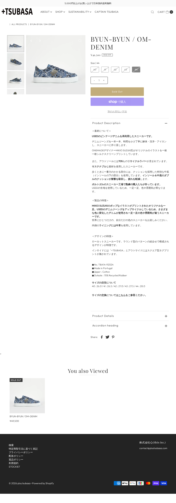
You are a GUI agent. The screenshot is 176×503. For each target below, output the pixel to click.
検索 (11, 445)
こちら (122, 295)
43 (125, 69)
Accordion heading (105, 325)
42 (115, 69)
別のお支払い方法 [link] (117, 111)
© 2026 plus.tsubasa (19, 483)
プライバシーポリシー (21, 452)
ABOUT (45, 11)
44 (136, 69)
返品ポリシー (16, 459)
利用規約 (13, 463)
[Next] (40, 40)
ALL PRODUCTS (19, 24)
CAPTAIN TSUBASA (106, 11)
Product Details (103, 316)
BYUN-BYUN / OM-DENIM (23, 416)
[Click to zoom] (80, 40)
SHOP (59, 11)
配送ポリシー (16, 455)
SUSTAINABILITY (78, 11)
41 (105, 69)
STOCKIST (14, 466)
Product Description (106, 123)
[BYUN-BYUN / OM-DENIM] (27, 395)
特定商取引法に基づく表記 (23, 448)
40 (94, 69)
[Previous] (31, 40)
